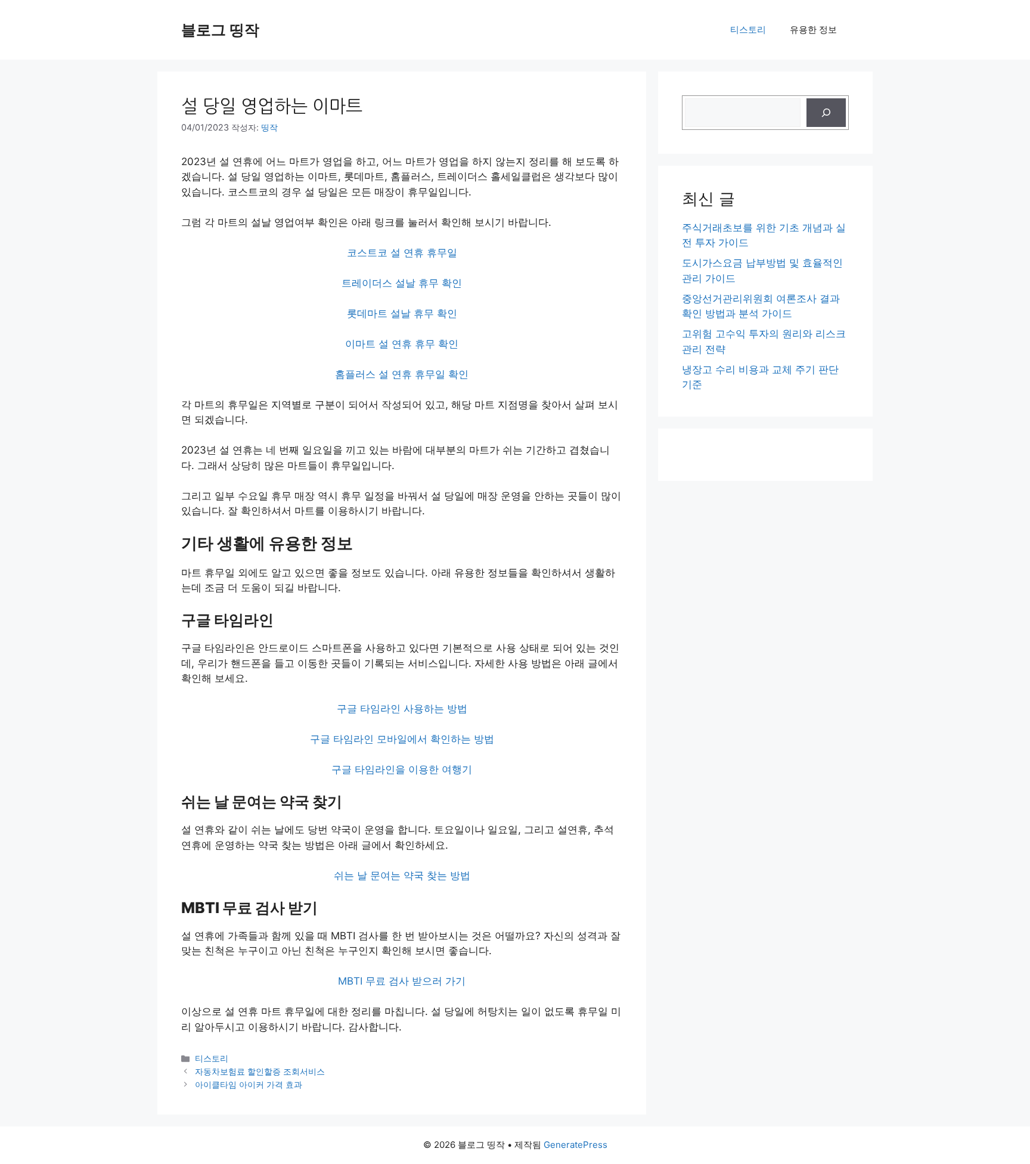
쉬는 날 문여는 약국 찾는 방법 (402, 875)
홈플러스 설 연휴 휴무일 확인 (402, 374)
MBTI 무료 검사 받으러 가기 (402, 981)
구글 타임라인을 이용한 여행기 (401, 769)
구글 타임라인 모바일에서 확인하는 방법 (402, 739)
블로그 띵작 (220, 30)
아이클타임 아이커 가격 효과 (248, 1084)
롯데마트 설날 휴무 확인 (402, 313)
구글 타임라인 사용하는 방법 (402, 709)
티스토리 (748, 29)
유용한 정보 (813, 29)
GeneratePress (575, 1144)
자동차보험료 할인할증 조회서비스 (260, 1071)
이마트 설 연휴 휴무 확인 (401, 344)
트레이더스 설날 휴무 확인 (402, 283)
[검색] (826, 112)
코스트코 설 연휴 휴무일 (402, 253)
